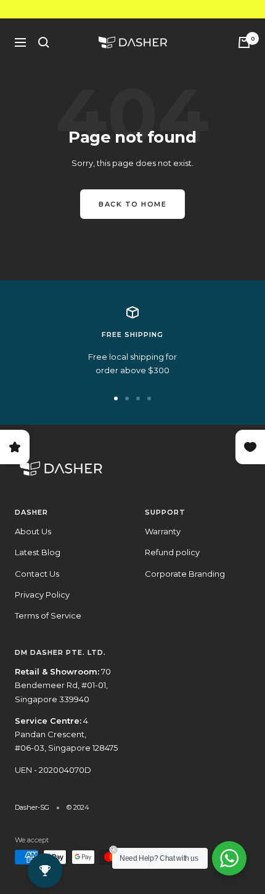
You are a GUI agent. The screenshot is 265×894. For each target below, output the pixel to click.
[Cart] (244, 42)
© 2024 (78, 807)
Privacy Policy (42, 594)
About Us (33, 531)
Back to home (132, 204)
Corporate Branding (185, 574)
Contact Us (37, 574)
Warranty (163, 531)
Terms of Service (48, 615)
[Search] (43, 42)
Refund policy (172, 552)
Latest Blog (37, 552)
